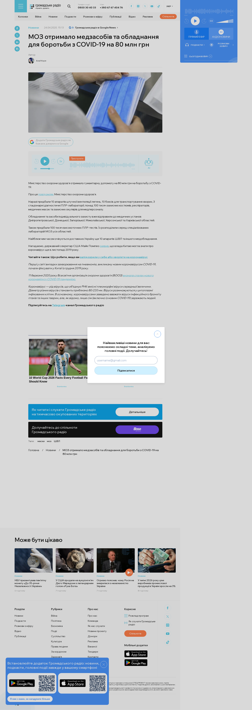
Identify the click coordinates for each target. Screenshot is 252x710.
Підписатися (126, 370)
